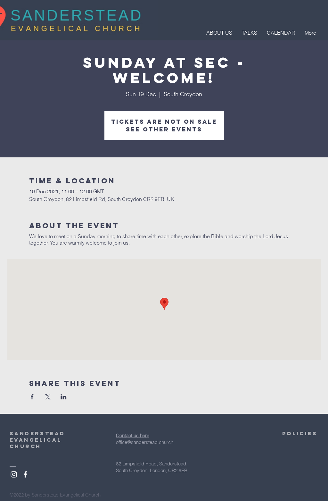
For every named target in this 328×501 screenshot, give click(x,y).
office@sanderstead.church (144, 442)
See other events (164, 129)
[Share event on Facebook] (32, 396)
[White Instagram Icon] (14, 474)
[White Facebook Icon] (25, 474)
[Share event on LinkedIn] (64, 396)
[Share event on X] (48, 396)
